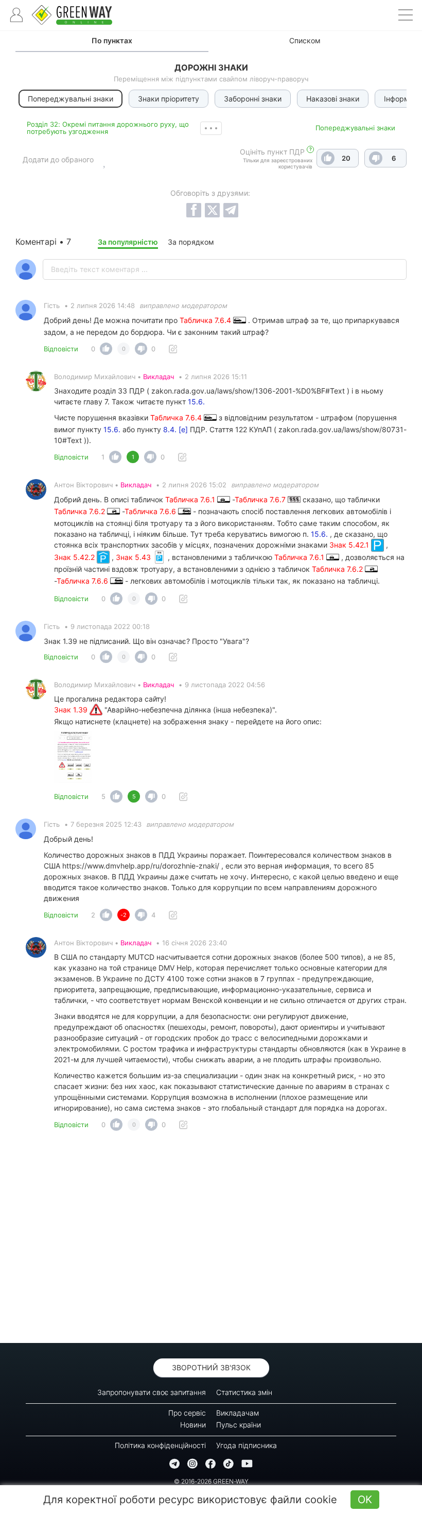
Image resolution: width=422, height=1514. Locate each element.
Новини (193, 1424)
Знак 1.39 (72, 709)
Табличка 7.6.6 (151, 511)
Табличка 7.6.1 (191, 499)
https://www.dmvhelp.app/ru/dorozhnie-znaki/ (140, 865)
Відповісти (61, 349)
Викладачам (237, 1413)
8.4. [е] (175, 429)
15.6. (196, 401)
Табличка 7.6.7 (261, 499)
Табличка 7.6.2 (80, 511)
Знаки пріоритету (168, 98)
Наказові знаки (332, 98)
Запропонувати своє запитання (151, 1392)
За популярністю (128, 241)
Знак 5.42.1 (350, 544)
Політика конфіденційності (160, 1445)
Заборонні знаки (253, 98)
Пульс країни (238, 1424)
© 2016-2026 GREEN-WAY (211, 1481)
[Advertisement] (211, 1240)
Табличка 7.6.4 (206, 320)
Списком (305, 40)
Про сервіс (187, 1413)
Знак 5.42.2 (75, 557)
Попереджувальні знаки (355, 128)
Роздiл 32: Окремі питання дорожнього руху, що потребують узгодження (108, 127)
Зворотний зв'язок (211, 1367)
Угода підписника (246, 1445)
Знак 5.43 (134, 557)
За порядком (191, 241)
